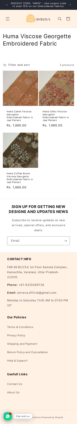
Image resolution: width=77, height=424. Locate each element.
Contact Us (14, 384)
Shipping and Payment (22, 343)
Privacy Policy (16, 335)
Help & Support (17, 360)
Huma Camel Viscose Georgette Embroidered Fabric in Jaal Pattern (20, 116)
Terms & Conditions (20, 327)
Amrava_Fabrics (32, 417)
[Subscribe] (65, 240)
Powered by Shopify (52, 417)
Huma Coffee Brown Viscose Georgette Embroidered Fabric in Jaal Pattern (20, 178)
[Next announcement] (70, 5)
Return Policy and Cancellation (27, 352)
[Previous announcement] (7, 5)
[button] (7, 19)
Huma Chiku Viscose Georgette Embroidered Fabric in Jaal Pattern (56, 116)
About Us (13, 392)
